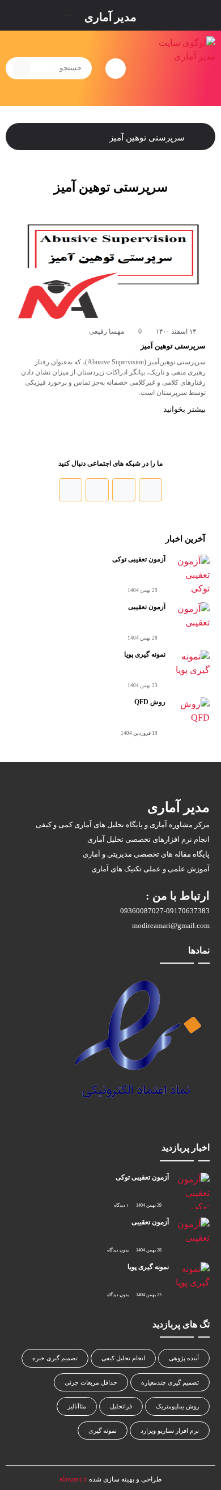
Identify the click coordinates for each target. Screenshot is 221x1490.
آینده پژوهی (184, 1358)
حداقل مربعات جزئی (91, 1382)
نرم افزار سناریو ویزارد (170, 1430)
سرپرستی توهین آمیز (173, 346)
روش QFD (149, 702)
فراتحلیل (121, 1406)
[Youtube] (97, 489)
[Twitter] (123, 489)
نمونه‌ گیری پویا (144, 654)
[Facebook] (150, 489)
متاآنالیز (76, 1406)
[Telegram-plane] (70, 489)
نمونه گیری (102, 1430)
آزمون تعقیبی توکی (138, 559)
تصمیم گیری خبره (55, 1358)
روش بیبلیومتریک (177, 1406)
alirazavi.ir (73, 1479)
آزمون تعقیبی (146, 607)
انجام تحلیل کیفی (123, 1358)
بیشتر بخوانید (183, 409)
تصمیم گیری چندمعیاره (170, 1382)
